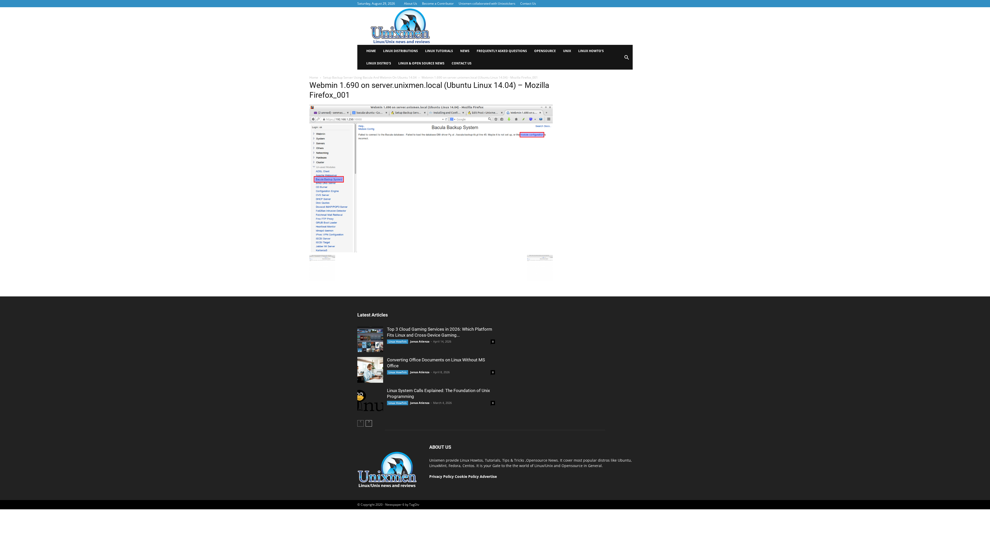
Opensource (545, 51)
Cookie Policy (467, 476)
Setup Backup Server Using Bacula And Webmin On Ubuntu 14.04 (370, 77)
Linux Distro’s (378, 63)
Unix (567, 51)
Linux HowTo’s (591, 51)
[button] (626, 59)
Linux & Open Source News (421, 63)
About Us (410, 3)
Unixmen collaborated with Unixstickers (487, 3)
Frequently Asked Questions (502, 51)
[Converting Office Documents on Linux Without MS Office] (370, 370)
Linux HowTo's (398, 341)
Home (371, 51)
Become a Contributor (438, 3)
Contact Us (528, 3)
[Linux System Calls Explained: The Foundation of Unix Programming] (370, 400)
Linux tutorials (439, 51)
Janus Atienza (420, 341)
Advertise (488, 476)
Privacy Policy (441, 476)
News (464, 51)
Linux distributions (400, 51)
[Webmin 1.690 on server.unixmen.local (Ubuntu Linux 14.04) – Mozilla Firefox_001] (431, 251)
